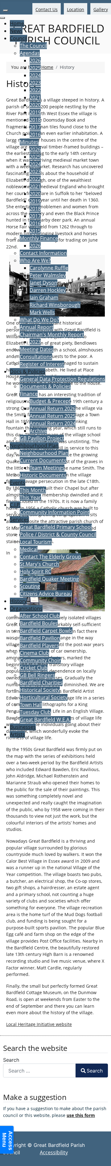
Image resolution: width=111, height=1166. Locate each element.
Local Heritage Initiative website (39, 1024)
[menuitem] (17, 23)
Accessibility (54, 1152)
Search (11, 1060)
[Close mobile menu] (2, 18)
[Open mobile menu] (5, 10)
